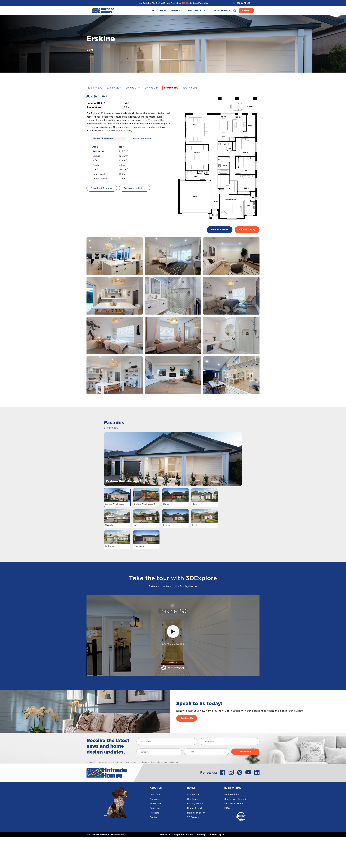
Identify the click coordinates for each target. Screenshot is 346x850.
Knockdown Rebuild (235, 799)
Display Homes (195, 803)
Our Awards (156, 799)
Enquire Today (247, 229)
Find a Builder (231, 794)
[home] (103, 10)
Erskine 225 (114, 88)
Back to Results (219, 229)
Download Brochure (101, 188)
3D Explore (193, 817)
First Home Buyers (234, 803)
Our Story (155, 794)
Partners (154, 812)
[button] (159, 10)
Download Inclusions (134, 188)
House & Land (194, 808)
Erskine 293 (190, 88)
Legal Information (183, 834)
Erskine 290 (171, 88)
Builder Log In (217, 834)
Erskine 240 (133, 88)
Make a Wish (156, 803)
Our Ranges (193, 799)
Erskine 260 (152, 88)
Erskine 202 (95, 88)
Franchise (155, 808)
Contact (246, 10)
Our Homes (193, 794)
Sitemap (201, 834)
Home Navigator (196, 812)
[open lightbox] (114, 256)
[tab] (108, 139)
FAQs (227, 808)
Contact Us (187, 718)
